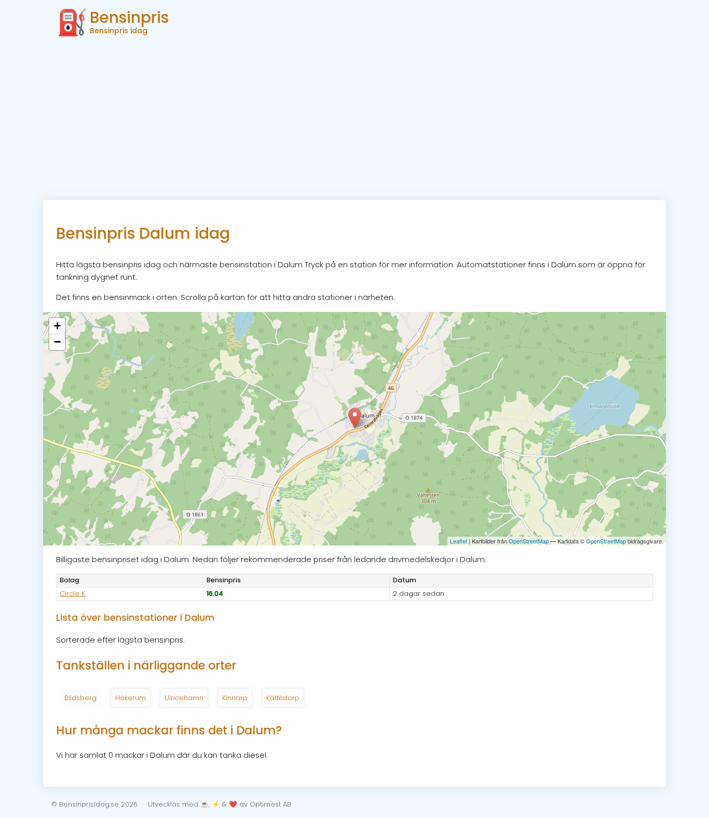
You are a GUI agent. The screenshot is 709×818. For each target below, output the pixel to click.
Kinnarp (235, 697)
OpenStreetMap (529, 541)
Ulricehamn (184, 697)
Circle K (72, 593)
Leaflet (458, 541)
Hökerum (130, 697)
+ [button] (57, 325)
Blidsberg (80, 697)
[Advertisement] (354, 122)
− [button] (57, 341)
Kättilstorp (282, 697)
